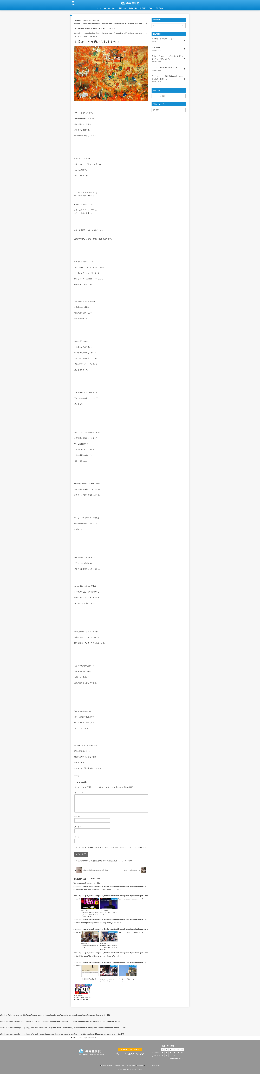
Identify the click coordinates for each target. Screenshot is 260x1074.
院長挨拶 (143, 8)
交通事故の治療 (122, 8)
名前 (77, 816)
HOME (74, 1037)
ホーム (99, 8)
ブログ (150, 8)
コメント (78, 793)
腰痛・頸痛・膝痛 (109, 8)
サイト (76, 837)
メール (77, 827)
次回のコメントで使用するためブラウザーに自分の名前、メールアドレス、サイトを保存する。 (112, 847)
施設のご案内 (133, 8)
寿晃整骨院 (125, 1069)
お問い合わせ (159, 8)
